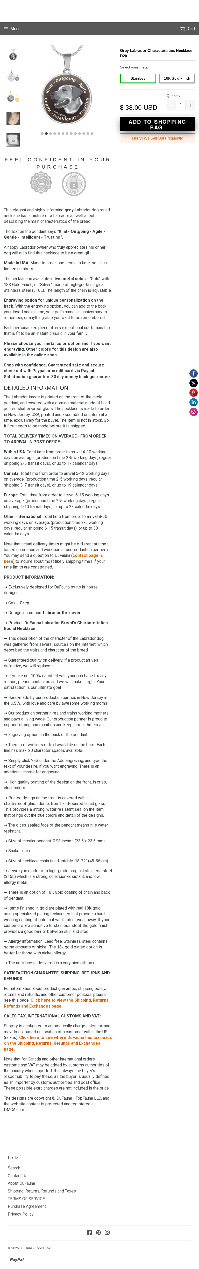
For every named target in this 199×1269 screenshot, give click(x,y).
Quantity (173, 96)
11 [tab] (84, 133)
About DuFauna (21, 1183)
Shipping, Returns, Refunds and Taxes (42, 1191)
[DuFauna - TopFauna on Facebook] (89, 1233)
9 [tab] (75, 133)
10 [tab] (79, 133)
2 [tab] (46, 133)
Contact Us (17, 1175)
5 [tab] (59, 133)
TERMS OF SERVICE (26, 1198)
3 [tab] (50, 133)
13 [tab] (92, 133)
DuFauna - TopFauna (34, 1248)
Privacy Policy (21, 1214)
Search (14, 1168)
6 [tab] (63, 133)
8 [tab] (71, 133)
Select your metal (134, 67)
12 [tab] (88, 133)
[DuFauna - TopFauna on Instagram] (107, 1233)
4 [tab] (55, 133)
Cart (191, 28)
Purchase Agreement (27, 1206)
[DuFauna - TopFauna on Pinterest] (98, 1233)
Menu (15, 28)
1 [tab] (42, 133)
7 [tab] (67, 133)
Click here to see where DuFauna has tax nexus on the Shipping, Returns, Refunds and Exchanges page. (58, 1043)
